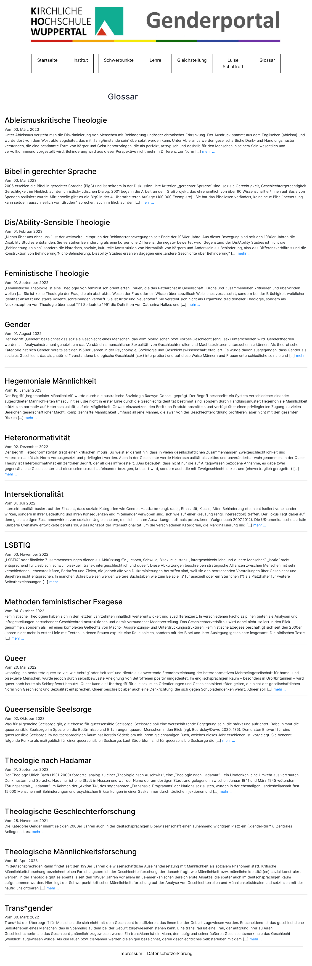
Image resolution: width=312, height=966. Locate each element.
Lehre (155, 60)
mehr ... (208, 151)
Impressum (130, 953)
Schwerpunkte (119, 60)
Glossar (267, 60)
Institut (82, 60)
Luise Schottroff (233, 63)
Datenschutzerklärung (170, 953)
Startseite (48, 60)
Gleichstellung (192, 60)
